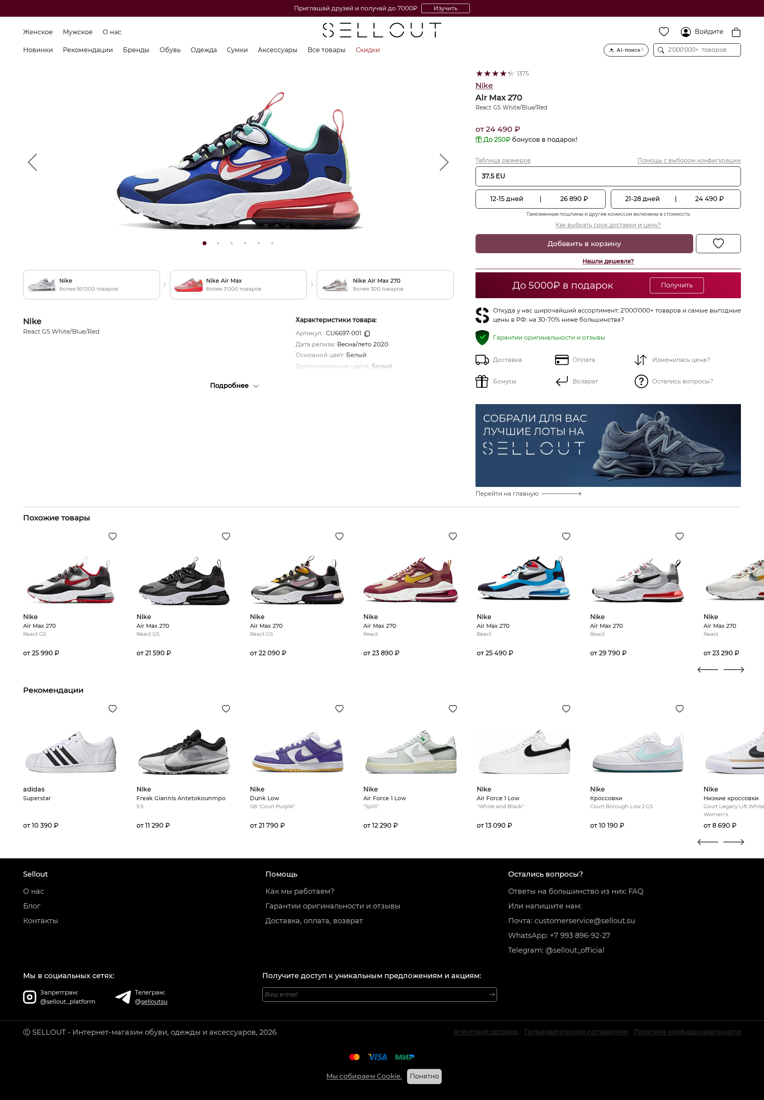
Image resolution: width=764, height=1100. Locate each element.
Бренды (136, 50)
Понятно (424, 1076)
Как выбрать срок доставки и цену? (608, 225)
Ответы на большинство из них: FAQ (575, 891)
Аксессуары (278, 50)
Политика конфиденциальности (687, 1032)
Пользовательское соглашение (576, 1032)
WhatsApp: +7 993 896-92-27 (559, 935)
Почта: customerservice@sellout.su (571, 920)
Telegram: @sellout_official (556, 950)
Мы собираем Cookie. (364, 1076)
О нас (112, 32)
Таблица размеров (503, 160)
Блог (32, 906)
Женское (38, 32)
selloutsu (154, 1001)
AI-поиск (630, 50)
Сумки (237, 50)
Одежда (204, 50)
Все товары (327, 50)
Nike (484, 85)
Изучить (446, 8)
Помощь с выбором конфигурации (689, 160)
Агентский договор (486, 1032)
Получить (677, 285)
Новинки (38, 50)
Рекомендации (88, 50)
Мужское (78, 32)
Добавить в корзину (584, 243)
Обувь (170, 50)
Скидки (368, 50)
